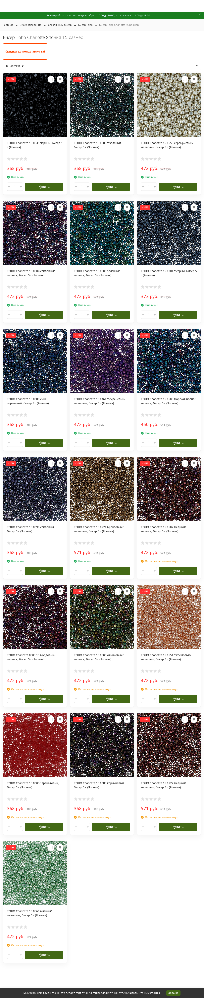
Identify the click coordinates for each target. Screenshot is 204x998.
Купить (44, 186)
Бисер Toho (85, 25)
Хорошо (173, 993)
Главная (8, 25)
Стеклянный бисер (60, 25)
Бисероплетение (30, 25)
